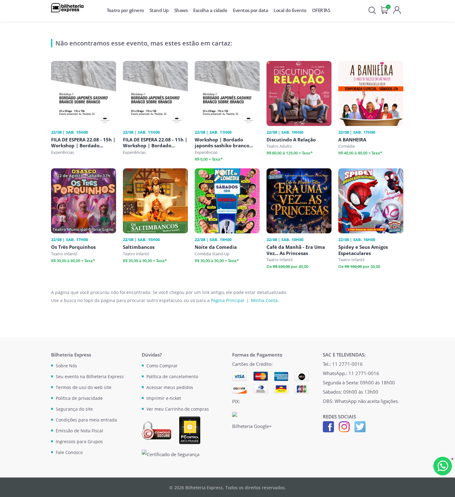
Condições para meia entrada (86, 420)
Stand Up (159, 10)
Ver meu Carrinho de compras (177, 409)
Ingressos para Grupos (79, 441)
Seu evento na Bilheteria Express (90, 376)
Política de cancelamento (172, 376)
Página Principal (227, 300)
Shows (181, 10)
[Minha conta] (397, 9)
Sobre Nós (66, 366)
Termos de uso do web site (83, 387)
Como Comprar (162, 366)
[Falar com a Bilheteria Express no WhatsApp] (442, 466)
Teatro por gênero (125, 10)
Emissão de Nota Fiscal (79, 431)
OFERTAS (321, 10)
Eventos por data (250, 10)
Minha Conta (264, 300)
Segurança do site (74, 409)
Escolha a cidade (210, 10)
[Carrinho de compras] (384, 9)
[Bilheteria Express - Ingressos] (67, 7)
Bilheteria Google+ (252, 426)
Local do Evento (290, 10)
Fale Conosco (69, 452)
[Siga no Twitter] (360, 426)
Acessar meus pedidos (169, 387)
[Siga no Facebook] (328, 426)
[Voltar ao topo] (444, 486)
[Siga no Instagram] (344, 426)
